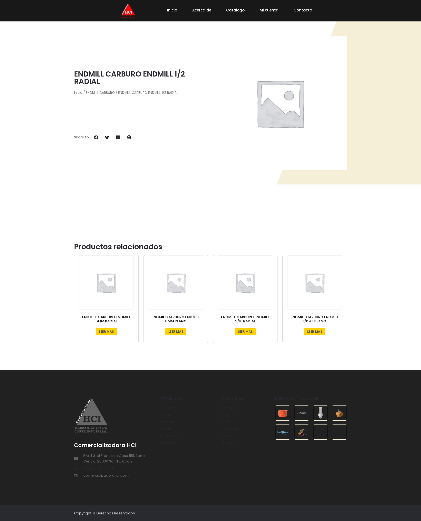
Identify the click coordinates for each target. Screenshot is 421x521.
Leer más (106, 331)
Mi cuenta (269, 10)
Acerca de (201, 10)
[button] (96, 137)
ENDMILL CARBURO (100, 92)
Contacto (303, 10)
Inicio (172, 10)
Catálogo (235, 10)
